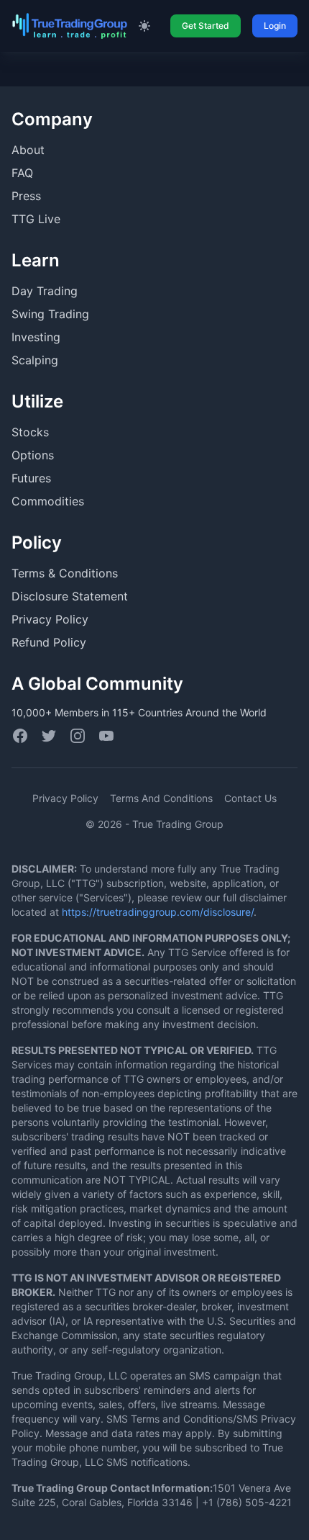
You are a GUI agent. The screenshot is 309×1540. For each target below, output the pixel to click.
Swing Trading (50, 314)
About (28, 150)
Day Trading (44, 291)
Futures (31, 478)
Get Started (205, 25)
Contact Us (250, 798)
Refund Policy (48, 642)
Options (32, 455)
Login (275, 25)
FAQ (22, 173)
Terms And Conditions (161, 798)
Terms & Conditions (64, 573)
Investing (35, 337)
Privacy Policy (49, 619)
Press (26, 196)
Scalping (34, 360)
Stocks (30, 432)
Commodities (47, 501)
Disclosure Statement (69, 596)
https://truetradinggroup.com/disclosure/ (158, 912)
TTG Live (35, 219)
